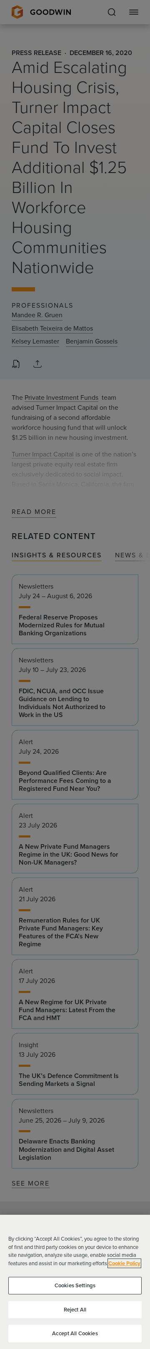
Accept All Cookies (75, 1333)
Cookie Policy (124, 1263)
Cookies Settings (75, 1285)
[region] (75, 1282)
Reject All (75, 1310)
